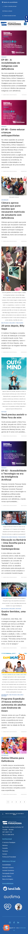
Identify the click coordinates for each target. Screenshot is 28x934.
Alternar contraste (8, 11)
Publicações (19, 322)
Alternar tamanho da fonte (9, 15)
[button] (25, 24)
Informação (4, 200)
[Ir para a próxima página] (24, 802)
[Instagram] (10, 922)
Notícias (3, 411)
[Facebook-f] (14, 922)
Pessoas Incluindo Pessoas (9, 537)
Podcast (4, 57)
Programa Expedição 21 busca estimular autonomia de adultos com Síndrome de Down (13, 704)
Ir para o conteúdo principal (10, 6)
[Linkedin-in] (18, 922)
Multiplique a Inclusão (8, 322)
